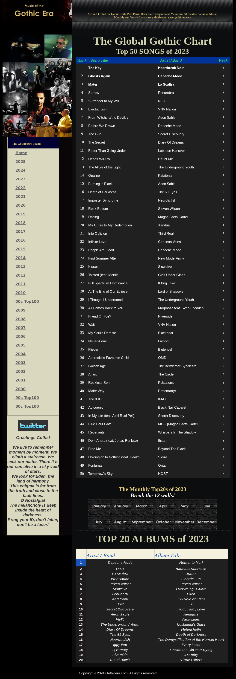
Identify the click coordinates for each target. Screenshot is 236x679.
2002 (20, 371)
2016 (20, 240)
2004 (20, 354)
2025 (20, 161)
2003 (20, 363)
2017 (20, 231)
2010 (20, 293)
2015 (20, 249)
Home (21, 153)
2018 (20, 223)
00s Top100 (27, 301)
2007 (20, 328)
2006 (20, 336)
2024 (20, 170)
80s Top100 (27, 406)
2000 (20, 389)
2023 (20, 179)
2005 (20, 345)
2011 (20, 284)
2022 (20, 188)
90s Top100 (27, 398)
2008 (20, 319)
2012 (20, 275)
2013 (20, 266)
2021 (20, 196)
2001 (20, 380)
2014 (20, 258)
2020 (20, 205)
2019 (20, 214)
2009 (20, 310)
